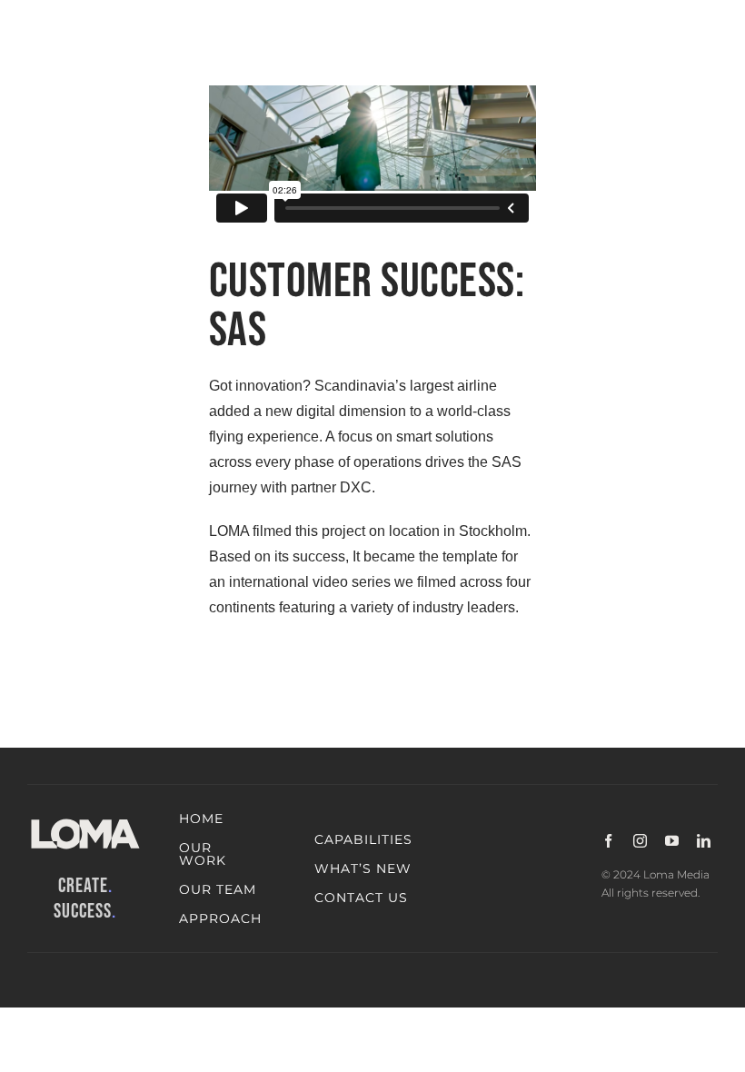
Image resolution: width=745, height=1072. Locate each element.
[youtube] (672, 841)
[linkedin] (703, 841)
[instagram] (640, 841)
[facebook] (608, 841)
